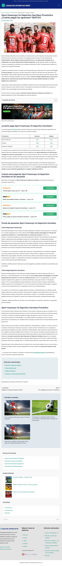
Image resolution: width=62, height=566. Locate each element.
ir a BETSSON (50, 188)
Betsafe (25, 543)
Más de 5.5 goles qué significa (13, 365)
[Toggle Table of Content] (54, 100)
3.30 (51, 146)
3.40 (51, 143)
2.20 (51, 139)
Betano (25, 537)
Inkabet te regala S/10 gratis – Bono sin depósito (25, 484)
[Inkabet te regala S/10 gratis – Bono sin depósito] (8, 487)
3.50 (37, 143)
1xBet (25, 540)
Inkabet (25, 546)
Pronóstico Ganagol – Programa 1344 (22, 477)
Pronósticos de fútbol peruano (14, 466)
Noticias (7, 513)
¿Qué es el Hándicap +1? (51, 533)
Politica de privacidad (5, 549)
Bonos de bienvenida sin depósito (14, 458)
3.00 (37, 146)
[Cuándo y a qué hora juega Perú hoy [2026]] (8, 494)
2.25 (37, 139)
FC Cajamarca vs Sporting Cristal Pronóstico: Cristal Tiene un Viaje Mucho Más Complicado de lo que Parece (44, 418)
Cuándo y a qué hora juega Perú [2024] (15, 373)
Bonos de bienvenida (10, 368)
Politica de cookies (5, 547)
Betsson (15, 129)
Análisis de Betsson (10, 371)
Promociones (9, 510)
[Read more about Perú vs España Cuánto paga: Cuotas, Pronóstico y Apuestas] (17, 407)
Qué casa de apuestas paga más (14, 463)
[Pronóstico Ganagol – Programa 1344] (8, 479)
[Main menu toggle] (58, 5)
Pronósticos (8, 507)
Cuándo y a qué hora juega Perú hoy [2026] (23, 492)
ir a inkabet (50, 196)
